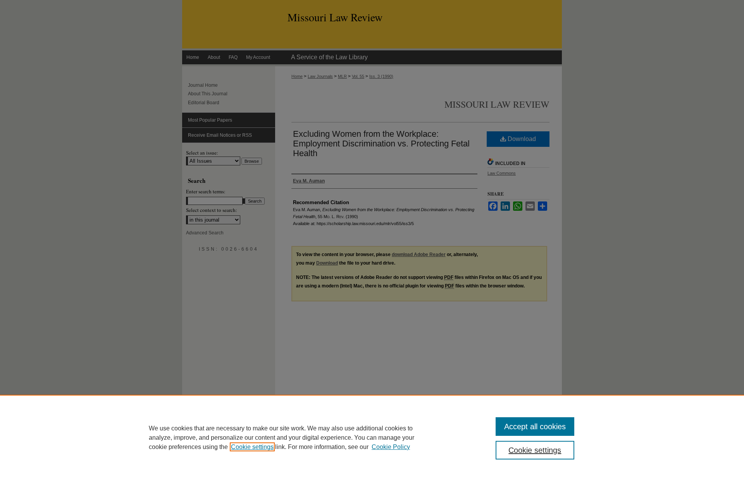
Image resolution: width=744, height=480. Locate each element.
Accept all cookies (535, 426)
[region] (372, 437)
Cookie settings (252, 447)
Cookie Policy (391, 447)
